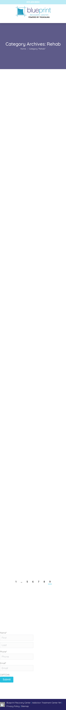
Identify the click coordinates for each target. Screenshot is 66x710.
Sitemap (25, 706)
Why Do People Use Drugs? (23, 531)
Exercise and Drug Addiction (23, 113)
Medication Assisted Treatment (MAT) (30, 352)
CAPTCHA (5, 674)
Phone (3, 651)
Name (3, 632)
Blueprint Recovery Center (18, 702)
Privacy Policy (13, 706)
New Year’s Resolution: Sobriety (26, 275)
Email (3, 663)
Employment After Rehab (21, 447)
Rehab (7, 118)
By (25, 118)
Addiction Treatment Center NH (46, 702)
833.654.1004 (33, 2)
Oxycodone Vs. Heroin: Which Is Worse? (31, 198)
